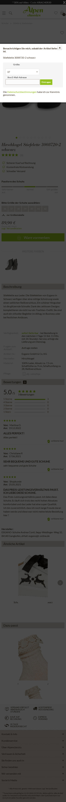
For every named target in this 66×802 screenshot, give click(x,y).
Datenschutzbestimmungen (22, 91)
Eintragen (46, 82)
